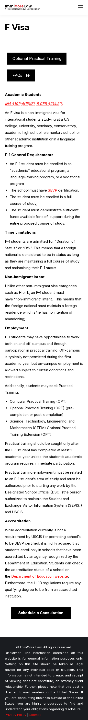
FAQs (17, 75)
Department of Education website (39, 576)
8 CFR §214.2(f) (49, 103)
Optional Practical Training (36, 58)
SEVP (52, 190)
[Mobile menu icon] (80, 7)
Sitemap (35, 715)
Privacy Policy (15, 715)
